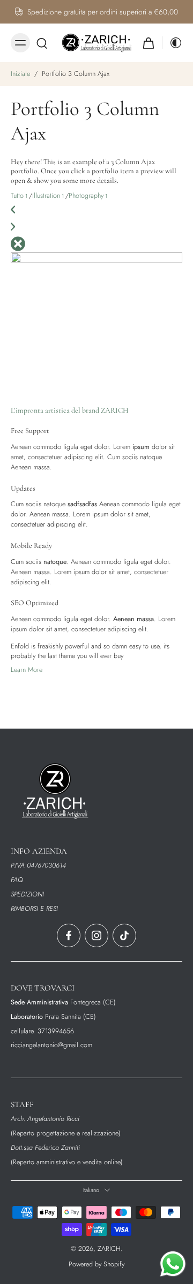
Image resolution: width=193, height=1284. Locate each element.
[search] (42, 42)
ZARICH (109, 1248)
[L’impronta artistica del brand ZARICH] (96, 323)
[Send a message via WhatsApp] (173, 1264)
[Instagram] (96, 935)
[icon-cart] (148, 42)
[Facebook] (68, 935)
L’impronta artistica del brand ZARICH (70, 410)
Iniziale (21, 74)
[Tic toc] (124, 935)
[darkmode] (172, 42)
